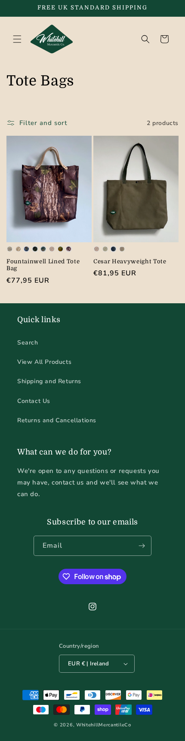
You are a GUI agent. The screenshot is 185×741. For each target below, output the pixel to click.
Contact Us (33, 401)
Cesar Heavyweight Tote (129, 261)
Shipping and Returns (49, 381)
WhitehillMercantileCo (103, 725)
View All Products (44, 362)
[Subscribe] (141, 546)
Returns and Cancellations (56, 420)
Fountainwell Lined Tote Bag (43, 265)
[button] (17, 39)
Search (27, 342)
